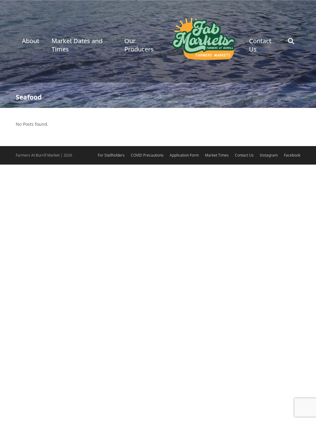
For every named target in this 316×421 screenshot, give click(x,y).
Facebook (292, 155)
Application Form (184, 155)
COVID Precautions (147, 155)
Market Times (217, 155)
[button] (291, 41)
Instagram (269, 155)
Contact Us (244, 155)
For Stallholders (111, 155)
